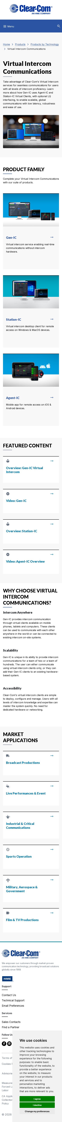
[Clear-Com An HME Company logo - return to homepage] (21, 953)
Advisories (8, 1073)
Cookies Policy (10, 1063)
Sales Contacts (11, 1022)
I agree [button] (37, 1099)
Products (20, 44)
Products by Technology (45, 44)
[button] (58, 26)
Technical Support (13, 1000)
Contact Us (9, 995)
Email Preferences (13, 1005)
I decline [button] (37, 1105)
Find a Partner (10, 1027)
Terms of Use (9, 1057)
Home (6, 44)
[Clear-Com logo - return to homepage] (31, 9)
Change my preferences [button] (37, 1111)
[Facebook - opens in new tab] (4, 1043)
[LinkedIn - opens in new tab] (9, 1043)
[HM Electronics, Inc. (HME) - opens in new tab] (8, 978)
